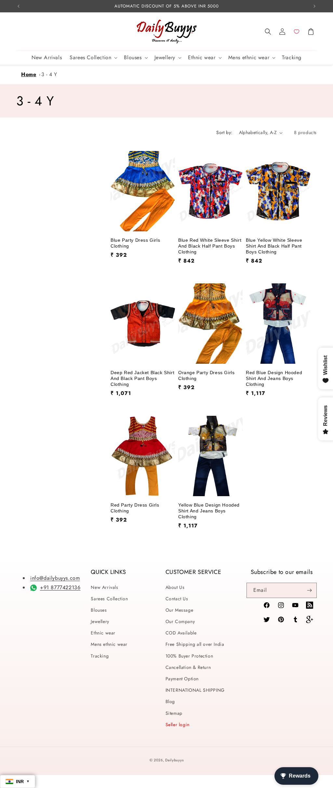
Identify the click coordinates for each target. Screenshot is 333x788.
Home (28, 74)
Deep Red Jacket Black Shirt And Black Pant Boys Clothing (142, 378)
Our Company (180, 621)
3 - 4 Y (49, 74)
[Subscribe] (309, 590)
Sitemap (174, 713)
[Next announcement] (314, 6)
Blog (170, 701)
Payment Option (182, 678)
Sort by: (224, 132)
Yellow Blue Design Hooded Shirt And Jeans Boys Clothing (209, 510)
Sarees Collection (109, 598)
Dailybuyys (174, 760)
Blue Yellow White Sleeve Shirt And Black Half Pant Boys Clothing (274, 246)
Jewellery (100, 621)
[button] (268, 31)
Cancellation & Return (188, 667)
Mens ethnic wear (109, 644)
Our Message (179, 610)
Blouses (99, 610)
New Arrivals (104, 587)
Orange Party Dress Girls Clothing (206, 375)
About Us (175, 587)
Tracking (100, 656)
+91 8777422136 (60, 587)
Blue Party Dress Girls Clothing (135, 243)
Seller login (178, 724)
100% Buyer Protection (189, 656)
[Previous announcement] (18, 6)
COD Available (181, 633)
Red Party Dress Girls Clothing (135, 507)
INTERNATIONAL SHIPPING (195, 690)
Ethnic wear (103, 633)
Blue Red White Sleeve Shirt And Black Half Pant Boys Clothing (209, 246)
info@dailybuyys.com (55, 578)
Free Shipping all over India (195, 644)
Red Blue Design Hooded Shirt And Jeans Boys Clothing (274, 378)
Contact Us (177, 598)
